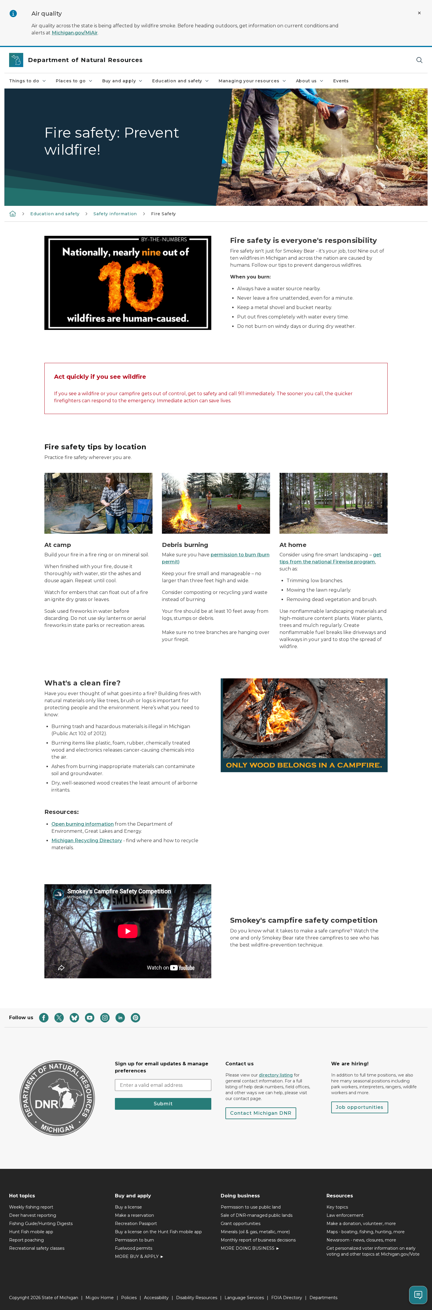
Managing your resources (249, 81)
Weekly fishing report (31, 1207)
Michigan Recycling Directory (86, 840)
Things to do (24, 81)
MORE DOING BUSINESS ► (250, 1248)
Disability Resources (196, 1297)
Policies (129, 1297)
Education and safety (177, 81)
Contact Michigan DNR (261, 1113)
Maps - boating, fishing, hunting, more (365, 1231)
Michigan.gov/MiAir (75, 33)
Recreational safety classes (36, 1248)
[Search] (419, 60)
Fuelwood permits (133, 1248)
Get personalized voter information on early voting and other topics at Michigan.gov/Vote (373, 1251)
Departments (323, 1297)
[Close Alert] (419, 13)
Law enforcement (345, 1215)
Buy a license (128, 1207)
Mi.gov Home (100, 1297)
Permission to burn (134, 1240)
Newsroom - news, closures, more (361, 1240)
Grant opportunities (240, 1223)
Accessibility (156, 1297)
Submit (163, 1104)
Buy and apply (119, 81)
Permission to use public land (251, 1207)
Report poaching (26, 1240)
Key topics (337, 1207)
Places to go (71, 81)
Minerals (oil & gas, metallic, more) (255, 1231)
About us (306, 81)
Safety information (115, 213)
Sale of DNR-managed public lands (256, 1215)
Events (341, 81)
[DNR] (12, 213)
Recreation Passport (136, 1223)
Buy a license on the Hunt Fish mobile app (158, 1231)
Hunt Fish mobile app (31, 1231)
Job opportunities (360, 1107)
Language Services (244, 1297)
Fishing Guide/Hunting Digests (41, 1223)
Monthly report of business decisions (258, 1240)
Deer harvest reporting (32, 1215)
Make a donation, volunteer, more (361, 1223)
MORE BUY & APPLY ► (139, 1256)
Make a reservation (134, 1215)
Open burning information (82, 824)
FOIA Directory (286, 1297)
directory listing (276, 1075)
